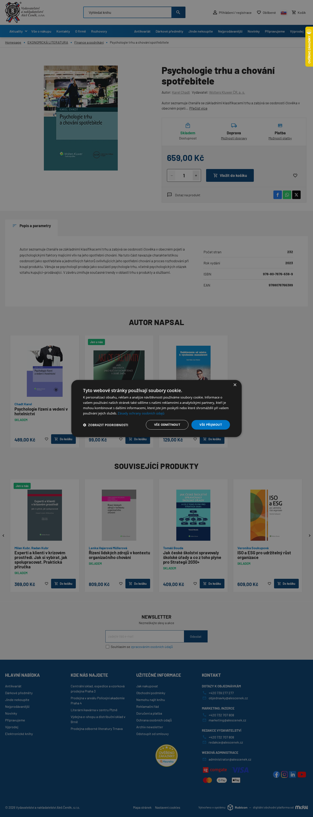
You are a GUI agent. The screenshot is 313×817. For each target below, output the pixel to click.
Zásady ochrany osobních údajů (141, 413)
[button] (105, 425)
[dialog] (156, 408)
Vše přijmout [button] (211, 425)
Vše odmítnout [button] (167, 425)
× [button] (234, 385)
